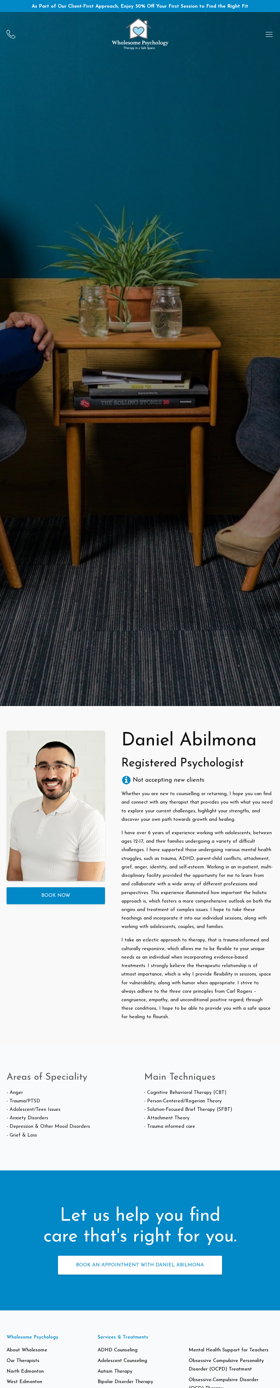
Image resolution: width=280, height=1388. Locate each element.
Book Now (55, 896)
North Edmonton (25, 1371)
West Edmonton (24, 1382)
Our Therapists (23, 1360)
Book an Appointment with (140, 1265)
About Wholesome (27, 1350)
